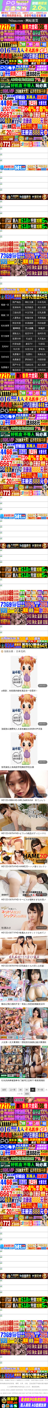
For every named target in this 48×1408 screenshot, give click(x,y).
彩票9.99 (17, 339)
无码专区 (5, 357)
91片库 (16, 349)
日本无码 (42, 302)
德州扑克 (42, 333)
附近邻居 (17, 323)
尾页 (27, 1094)
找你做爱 (42, 323)
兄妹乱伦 (29, 365)
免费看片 (17, 354)
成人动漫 (42, 307)
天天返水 (42, 339)
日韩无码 (42, 370)
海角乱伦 (42, 354)
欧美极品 (29, 307)
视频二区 (5, 315)
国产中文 (17, 365)
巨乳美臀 (42, 312)
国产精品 (17, 302)
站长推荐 (5, 326)
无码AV (5, 346)
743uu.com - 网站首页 (23, 20)
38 (20, 1090)
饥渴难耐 (29, 323)
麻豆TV (29, 344)
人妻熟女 (17, 318)
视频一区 (5, 305)
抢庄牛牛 (29, 333)
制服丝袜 (29, 318)
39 (27, 1090)
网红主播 (29, 302)
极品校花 (17, 370)
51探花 (42, 344)
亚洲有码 (17, 307)
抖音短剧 (17, 344)
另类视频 (42, 318)
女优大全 (29, 349)
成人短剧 (42, 365)
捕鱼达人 (17, 333)
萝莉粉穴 (29, 359)
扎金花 (29, 339)
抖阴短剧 (29, 370)
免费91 (29, 354)
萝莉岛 (42, 349)
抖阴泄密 (42, 359)
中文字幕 (29, 312)
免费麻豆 (17, 359)
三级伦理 (17, 312)
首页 (4, 1090)
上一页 (12, 1090)
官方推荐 (5, 336)
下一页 (40, 1090)
